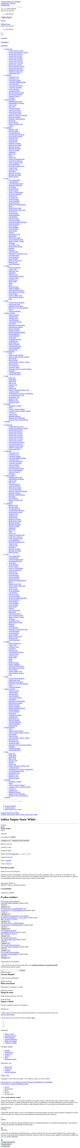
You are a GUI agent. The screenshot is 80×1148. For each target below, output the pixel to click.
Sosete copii (12, 388)
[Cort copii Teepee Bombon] (10, 952)
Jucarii (7, 554)
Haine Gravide (13, 364)
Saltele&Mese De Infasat (16, 103)
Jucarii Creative (13, 213)
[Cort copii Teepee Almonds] (10, 901)
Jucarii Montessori (14, 264)
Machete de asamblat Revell (17, 204)
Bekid (2, 827)
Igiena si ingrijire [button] (10, 313)
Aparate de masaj (14, 367)
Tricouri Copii (13, 385)
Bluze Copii (12, 383)
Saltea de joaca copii (15, 112)
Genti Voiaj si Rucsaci (15, 161)
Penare (11, 407)
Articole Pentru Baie (15, 346)
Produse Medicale (14, 334)
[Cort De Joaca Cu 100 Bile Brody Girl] (13, 908)
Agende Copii (13, 414)
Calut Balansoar (13, 182)
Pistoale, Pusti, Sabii (15, 208)
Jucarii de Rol (13, 196)
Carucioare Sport (14, 84)
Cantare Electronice (15, 374)
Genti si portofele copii (16, 162)
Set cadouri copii (14, 365)
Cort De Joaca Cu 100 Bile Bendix (11, 925)
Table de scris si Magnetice (17, 418)
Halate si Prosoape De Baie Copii (19, 390)
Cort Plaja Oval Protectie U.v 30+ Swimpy (14, 917)
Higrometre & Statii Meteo (17, 325)
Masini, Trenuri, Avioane (16, 241)
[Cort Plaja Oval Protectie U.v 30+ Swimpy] (15, 916)
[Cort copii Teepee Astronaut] (10, 945)
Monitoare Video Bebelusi (17, 119)
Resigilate (12, 371)
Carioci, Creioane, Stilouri (17, 409)
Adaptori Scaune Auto (15, 71)
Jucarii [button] (7, 178)
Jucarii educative (14, 199)
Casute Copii (13, 269)
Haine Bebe (12, 381)
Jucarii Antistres (13, 252)
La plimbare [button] (8, 127)
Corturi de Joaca (14, 278)
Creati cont (8, 1068)
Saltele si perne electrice (16, 355)
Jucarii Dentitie (13, 259)
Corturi (11, 126)
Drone (10, 285)
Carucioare (8, 451)
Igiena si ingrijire (10, 689)
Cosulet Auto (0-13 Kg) (16, 51)
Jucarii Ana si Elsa (14, 234)
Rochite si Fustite (14, 402)
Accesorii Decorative (15, 113)
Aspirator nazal (13, 318)
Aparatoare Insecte (14, 91)
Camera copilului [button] (10, 99)
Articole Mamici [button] (10, 351)
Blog (33, 1018)
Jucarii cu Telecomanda (16, 192)
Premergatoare (13, 141)
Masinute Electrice (14, 147)
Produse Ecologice (14, 330)
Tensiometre (12, 337)
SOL (7, 1075)
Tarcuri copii (12, 105)
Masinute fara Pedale (15, 145)
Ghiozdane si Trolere (15, 406)
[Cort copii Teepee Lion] (9, 938)
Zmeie (10, 283)
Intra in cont (8, 1067)
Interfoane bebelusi (14, 117)
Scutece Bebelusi (14, 336)
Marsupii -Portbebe (14, 173)
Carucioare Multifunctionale (17, 82)
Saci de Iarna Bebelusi (15, 94)
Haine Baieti (12, 379)
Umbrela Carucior (14, 96)
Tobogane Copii (14, 271)
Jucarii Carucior (13, 190)
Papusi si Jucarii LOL (15, 260)
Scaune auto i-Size (14, 73)
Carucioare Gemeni (15, 80)
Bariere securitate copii (16, 124)
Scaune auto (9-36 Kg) (16, 61)
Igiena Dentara (13, 350)
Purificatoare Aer (14, 343)
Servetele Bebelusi (14, 348)
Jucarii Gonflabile (14, 201)
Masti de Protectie (14, 344)
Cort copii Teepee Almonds (9, 903)
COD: (3, 864)
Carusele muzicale (14, 108)
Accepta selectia (6, 1144)
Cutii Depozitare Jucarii (16, 183)
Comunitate (17, 1)
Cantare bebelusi (14, 320)
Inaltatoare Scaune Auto (16, 70)
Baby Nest (12, 106)
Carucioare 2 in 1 (14, 77)
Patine (10, 155)
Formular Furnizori (10, 1059)
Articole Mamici (10, 727)
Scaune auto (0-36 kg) (15, 56)
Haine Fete (12, 378)
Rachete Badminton (15, 267)
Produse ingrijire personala (17, 332)
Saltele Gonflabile (14, 288)
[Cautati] (19, 7)
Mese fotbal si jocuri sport (16, 292)
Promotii (7, 421)
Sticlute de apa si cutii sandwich (18, 420)
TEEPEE (8, 860)
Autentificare (5, 3)
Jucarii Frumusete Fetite (16, 239)
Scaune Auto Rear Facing (16, 66)
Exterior (7, 642)
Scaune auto (8, 425)
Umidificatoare (13, 341)
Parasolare (12, 98)
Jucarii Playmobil (14, 255)
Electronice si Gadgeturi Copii (18, 253)
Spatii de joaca (13, 280)
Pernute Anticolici (14, 329)
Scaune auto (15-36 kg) (16, 63)
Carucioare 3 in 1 (14, 78)
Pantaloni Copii (13, 399)
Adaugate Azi (9, 1052)
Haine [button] (6, 376)
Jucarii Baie (12, 187)
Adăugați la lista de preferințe (20, 840)
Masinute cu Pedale (15, 143)
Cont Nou (12, 3)
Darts (10, 299)
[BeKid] (5, 5)
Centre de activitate (14, 110)
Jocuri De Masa (13, 229)
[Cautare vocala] (21, 7)
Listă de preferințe (10, 1072)
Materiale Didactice (15, 416)
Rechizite (7, 780)
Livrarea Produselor (11, 1039)
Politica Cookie (9, 1034)
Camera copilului (10, 475)
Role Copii (12, 154)
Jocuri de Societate (14, 220)
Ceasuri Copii (13, 168)
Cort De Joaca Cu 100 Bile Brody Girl (13, 910)
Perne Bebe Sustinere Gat (16, 166)
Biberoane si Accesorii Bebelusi (18, 308)
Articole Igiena (13, 316)
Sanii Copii (12, 157)
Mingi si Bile (13, 281)
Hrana (6, 676)
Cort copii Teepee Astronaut (9, 947)
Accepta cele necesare (8, 1142)
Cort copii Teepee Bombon (9, 954)
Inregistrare (4, 45)
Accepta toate (5, 1146)
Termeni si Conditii (10, 1043)
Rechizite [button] (7, 404)
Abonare (22, 970)
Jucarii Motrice (13, 225)
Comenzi (7, 1070)
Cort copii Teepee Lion (8, 939)
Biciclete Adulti (13, 131)
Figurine (11, 232)
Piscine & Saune (14, 287)
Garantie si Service (10, 1036)
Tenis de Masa (13, 294)
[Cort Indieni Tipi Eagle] (8, 930)
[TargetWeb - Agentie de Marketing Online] (14, 1084)
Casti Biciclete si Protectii (16, 134)
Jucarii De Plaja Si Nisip (16, 290)
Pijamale (11, 386)
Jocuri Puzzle (13, 231)
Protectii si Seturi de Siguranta (18, 115)
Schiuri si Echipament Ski (16, 159)
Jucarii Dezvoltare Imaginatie (18, 222)
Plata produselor (10, 1037)
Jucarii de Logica (14, 218)
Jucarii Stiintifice (14, 227)
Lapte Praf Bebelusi (15, 311)
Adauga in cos (6, 906)
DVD (10, 353)
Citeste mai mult (6, 1107)
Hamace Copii (13, 274)
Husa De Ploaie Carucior (16, 92)
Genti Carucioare (14, 89)
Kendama (12, 250)
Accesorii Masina (14, 164)
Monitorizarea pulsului (15, 327)
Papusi (11, 206)
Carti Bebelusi (13, 217)
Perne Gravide (13, 360)
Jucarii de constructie (15, 194)
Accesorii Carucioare (15, 87)
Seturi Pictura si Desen (16, 246)
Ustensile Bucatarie (14, 372)
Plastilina (11, 248)
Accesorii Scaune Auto (16, 68)
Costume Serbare (14, 392)
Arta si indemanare (14, 180)
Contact (3, 1)
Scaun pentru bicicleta (15, 136)
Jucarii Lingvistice (14, 224)
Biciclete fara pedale (15, 175)
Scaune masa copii (14, 304)
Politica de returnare (11, 1041)
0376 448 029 (13, 854)
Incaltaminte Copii (14, 397)
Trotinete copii (13, 140)
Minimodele (12, 236)
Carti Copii (12, 413)
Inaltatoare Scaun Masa (16, 306)
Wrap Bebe (12, 171)
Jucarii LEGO (13, 211)
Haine (6, 752)
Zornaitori (12, 243)
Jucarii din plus (13, 197)
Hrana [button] (6, 301)
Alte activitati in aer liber (16, 297)
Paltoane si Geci (14, 400)
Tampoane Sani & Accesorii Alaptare (20, 369)
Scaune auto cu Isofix (15, 64)
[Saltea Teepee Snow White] (10, 813)
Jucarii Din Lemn (14, 245)
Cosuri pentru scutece (15, 322)
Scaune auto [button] (8, 49)
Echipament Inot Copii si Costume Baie (21, 393)
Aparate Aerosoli (14, 315)
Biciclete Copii (13, 129)
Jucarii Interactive (14, 203)
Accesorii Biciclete (14, 133)
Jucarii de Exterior (10, 806)
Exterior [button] (7, 266)
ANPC (3, 1075)
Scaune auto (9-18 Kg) (16, 57)
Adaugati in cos (6, 840)
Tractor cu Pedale (14, 150)
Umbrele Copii (13, 169)
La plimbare (8, 503)
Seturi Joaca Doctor (15, 238)
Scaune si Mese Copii (15, 295)
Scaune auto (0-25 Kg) (16, 54)
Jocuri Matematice (14, 215)
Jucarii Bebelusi (13, 189)
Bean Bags (12, 120)
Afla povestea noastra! (8, 1014)
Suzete (11, 309)
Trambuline (12, 273)
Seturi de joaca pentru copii (17, 210)
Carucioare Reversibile (16, 85)
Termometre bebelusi (15, 339)
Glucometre (12, 323)
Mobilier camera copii (15, 101)
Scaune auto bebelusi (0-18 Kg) (18, 52)
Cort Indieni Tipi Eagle (8, 932)
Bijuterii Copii (13, 262)
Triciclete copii (13, 138)
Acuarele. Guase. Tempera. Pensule (20, 411)
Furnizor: (3, 825)
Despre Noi (9, 1)
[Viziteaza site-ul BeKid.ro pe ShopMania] (39, 1082)
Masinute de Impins (15, 148)
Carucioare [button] (8, 75)
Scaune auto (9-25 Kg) (16, 59)
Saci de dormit (13, 122)
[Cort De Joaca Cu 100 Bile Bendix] (12, 923)
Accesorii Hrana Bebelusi (16, 302)
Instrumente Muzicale (15, 185)
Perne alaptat (12, 358)
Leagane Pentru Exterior (16, 276)
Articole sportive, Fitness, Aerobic (19, 362)
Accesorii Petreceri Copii (16, 395)
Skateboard (12, 152)
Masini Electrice (14, 176)
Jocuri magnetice (14, 257)
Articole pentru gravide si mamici (19, 357)
